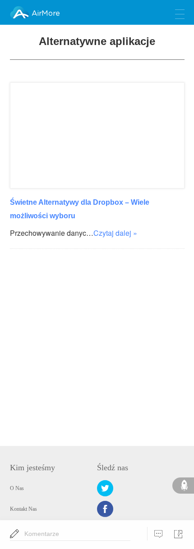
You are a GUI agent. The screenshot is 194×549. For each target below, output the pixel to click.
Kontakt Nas (23, 509)
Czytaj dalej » (115, 233)
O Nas (17, 488)
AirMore (46, 13)
